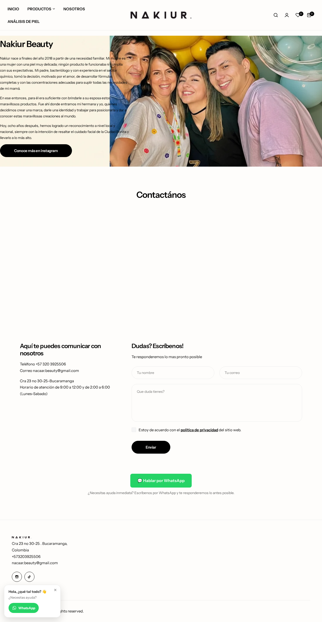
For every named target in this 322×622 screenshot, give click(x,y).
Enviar (151, 447)
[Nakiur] (161, 15)
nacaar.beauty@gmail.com (35, 562)
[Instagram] (17, 577)
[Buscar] (275, 15)
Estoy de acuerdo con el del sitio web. (190, 429)
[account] (286, 15)
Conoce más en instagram (36, 150)
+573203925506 (26, 556)
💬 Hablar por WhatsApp (161, 480)
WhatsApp (26, 608)
